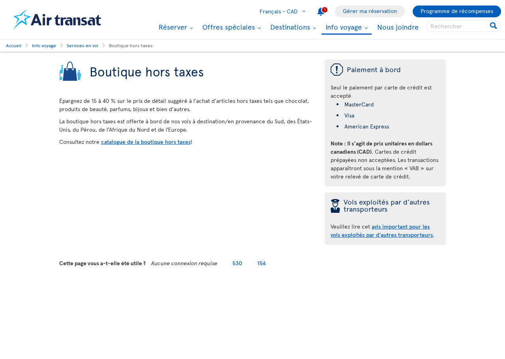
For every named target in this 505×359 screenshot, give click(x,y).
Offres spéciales (227, 26)
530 (237, 263)
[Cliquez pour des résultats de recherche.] (494, 26)
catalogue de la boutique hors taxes (146, 141)
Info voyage (343, 27)
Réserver (172, 26)
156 (261, 263)
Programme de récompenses (457, 11)
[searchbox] (463, 26)
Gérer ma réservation (370, 11)
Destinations (289, 26)
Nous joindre (398, 27)
